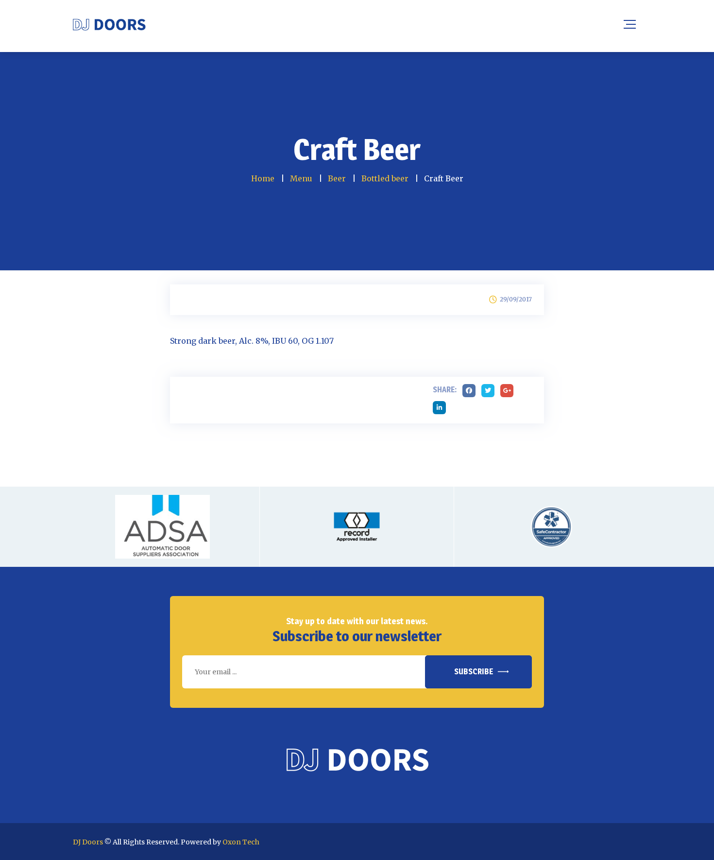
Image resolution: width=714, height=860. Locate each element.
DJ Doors (88, 842)
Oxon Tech (240, 842)
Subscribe (473, 671)
